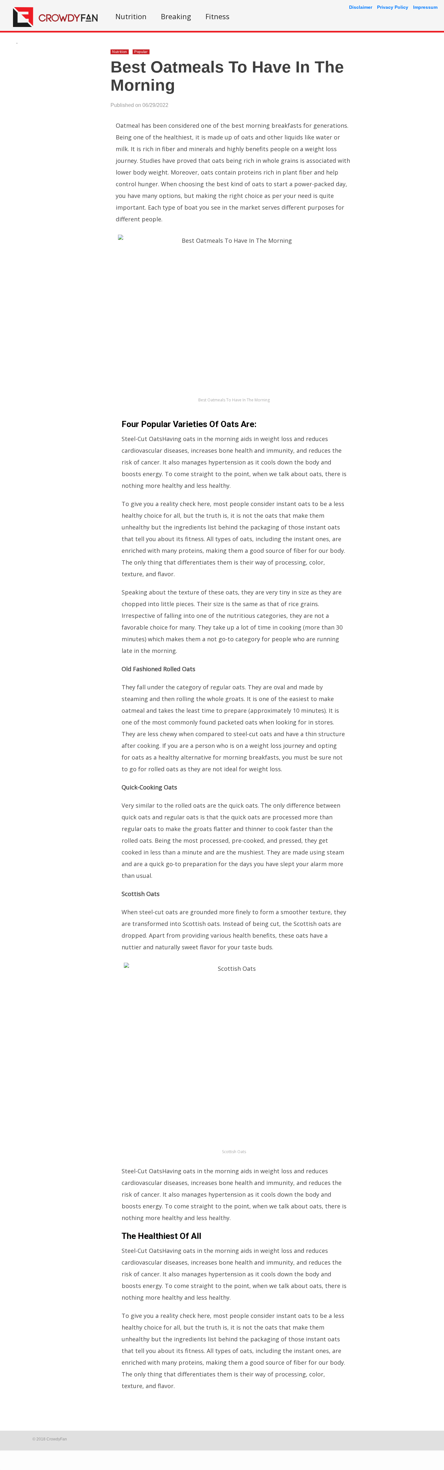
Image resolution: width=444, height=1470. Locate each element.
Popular (141, 52)
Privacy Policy (392, 7)
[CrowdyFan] (55, 25)
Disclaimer (360, 7)
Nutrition (131, 16)
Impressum (425, 7)
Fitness (217, 16)
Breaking (176, 16)
